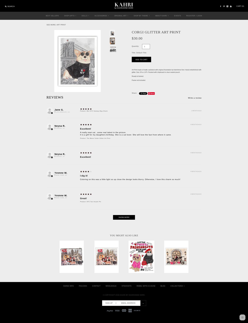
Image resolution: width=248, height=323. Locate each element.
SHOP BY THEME (142, 16)
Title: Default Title (139, 53)
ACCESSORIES (102, 16)
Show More (124, 217)
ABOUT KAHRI (162, 16)
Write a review (195, 98)
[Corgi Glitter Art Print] (77, 31)
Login (199, 16)
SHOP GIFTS (70, 16)
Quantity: (135, 46)
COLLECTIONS (178, 286)
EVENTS (177, 16)
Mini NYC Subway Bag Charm (97, 111)
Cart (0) (240, 6)
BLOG (163, 286)
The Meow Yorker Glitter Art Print (98, 138)
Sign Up (109, 303)
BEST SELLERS (52, 16)
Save (152, 93)
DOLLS (85, 16)
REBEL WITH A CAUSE (146, 286)
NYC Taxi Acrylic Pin (94, 201)
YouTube (230, 6)
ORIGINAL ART (121, 16)
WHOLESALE (111, 286)
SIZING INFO (68, 286)
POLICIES (83, 286)
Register (190, 16)
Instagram (227, 6)
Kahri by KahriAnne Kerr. (132, 295)
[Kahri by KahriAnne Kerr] (124, 2)
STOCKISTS (126, 286)
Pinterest (224, 6)
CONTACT (96, 286)
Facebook (220, 6)
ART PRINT (61, 25)
